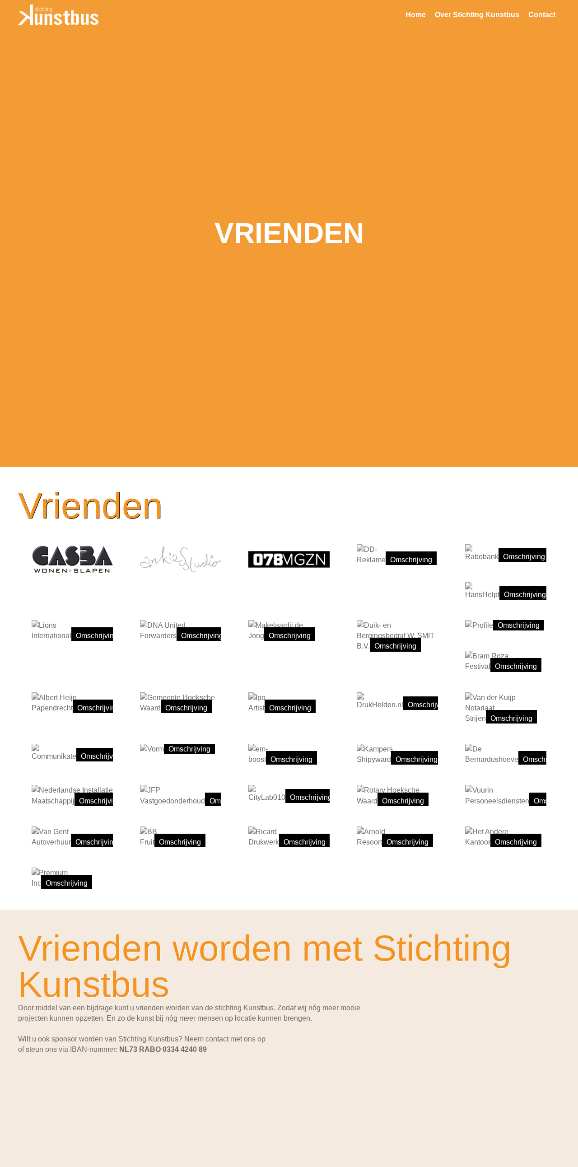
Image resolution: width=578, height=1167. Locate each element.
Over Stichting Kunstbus (477, 15)
